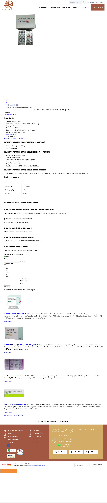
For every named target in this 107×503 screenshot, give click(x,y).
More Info (76, 7)
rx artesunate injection (12, 376)
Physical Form (10, 157)
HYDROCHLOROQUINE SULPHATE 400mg (17, 314)
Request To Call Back (10, 138)
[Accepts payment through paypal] (11, 457)
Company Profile (54, 7)
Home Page (42, 7)
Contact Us (85, 7)
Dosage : (57, 378)
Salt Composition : (69, 316)
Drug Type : (33, 316)
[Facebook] (8, 446)
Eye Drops (11, 433)
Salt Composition (11, 166)
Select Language (97, 464)
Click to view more (11, 134)
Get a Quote (97, 7)
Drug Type (9, 162)
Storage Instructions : (14, 347)
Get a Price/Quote (10, 114)
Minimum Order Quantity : (52, 314)
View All (10, 442)
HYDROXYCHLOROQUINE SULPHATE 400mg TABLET (21, 345)
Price (7, 148)
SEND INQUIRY (9, 415)
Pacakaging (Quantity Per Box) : (86, 407)
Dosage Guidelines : (76, 314)
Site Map (36, 442)
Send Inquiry (21, 138)
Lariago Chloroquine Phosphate (15, 405)
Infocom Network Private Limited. (37, 465)
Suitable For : (36, 318)
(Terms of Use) (38, 463)
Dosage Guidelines (12, 160)
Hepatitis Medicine (13, 439)
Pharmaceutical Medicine (15, 430)
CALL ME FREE (18, 415)
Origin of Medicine (11, 164)
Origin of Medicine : (19, 318)
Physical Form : (50, 316)
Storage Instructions (12, 155)
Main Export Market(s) (13, 173)
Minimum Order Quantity (13, 146)
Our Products (66, 7)
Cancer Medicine (13, 436)
